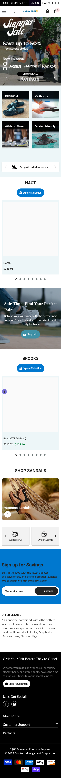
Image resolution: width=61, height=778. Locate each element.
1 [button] (16, 279)
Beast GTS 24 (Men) (14, 438)
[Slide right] (54, 78)
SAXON (35, 3)
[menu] (4, 11)
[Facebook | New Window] (6, 704)
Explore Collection (32, 192)
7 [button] (41, 279)
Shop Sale (32, 334)
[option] (30, 237)
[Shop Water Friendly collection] (45, 134)
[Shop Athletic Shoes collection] (15, 134)
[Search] (13, 12)
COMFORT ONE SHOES (14, 3)
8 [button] (45, 279)
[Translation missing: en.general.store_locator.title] (48, 11)
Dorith (7, 262)
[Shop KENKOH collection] (15, 104)
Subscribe (48, 591)
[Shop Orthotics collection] (45, 104)
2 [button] (20, 279)
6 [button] (36, 279)
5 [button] (32, 279)
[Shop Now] (30, 499)
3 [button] (24, 279)
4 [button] (28, 279)
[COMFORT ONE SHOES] (30, 11)
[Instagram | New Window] (14, 704)
